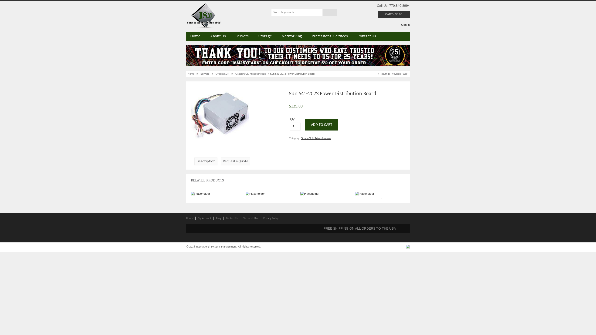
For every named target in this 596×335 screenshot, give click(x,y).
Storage (265, 36)
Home (195, 36)
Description (205, 161)
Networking (292, 36)
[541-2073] (220, 143)
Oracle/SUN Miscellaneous (250, 73)
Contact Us (367, 36)
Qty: (293, 119)
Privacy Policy (270, 218)
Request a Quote (235, 161)
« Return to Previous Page (392, 73)
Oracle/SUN (222, 73)
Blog (218, 218)
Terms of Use (250, 218)
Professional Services (330, 36)
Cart (389, 14)
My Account (204, 218)
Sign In (405, 25)
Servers (242, 36)
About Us (218, 36)
